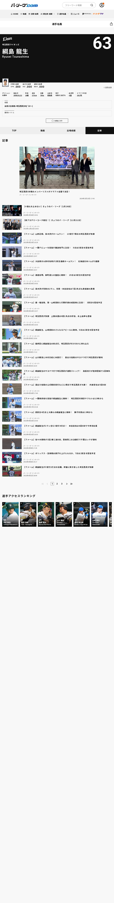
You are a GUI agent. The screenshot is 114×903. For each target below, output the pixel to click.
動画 (43, 130)
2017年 (79, 95)
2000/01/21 (17, 95)
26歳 (27, 95)
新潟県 (49, 95)
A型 (70, 95)
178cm (34, 95)
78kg (42, 95)
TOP (14, 130)
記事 (100, 130)
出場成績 (71, 130)
